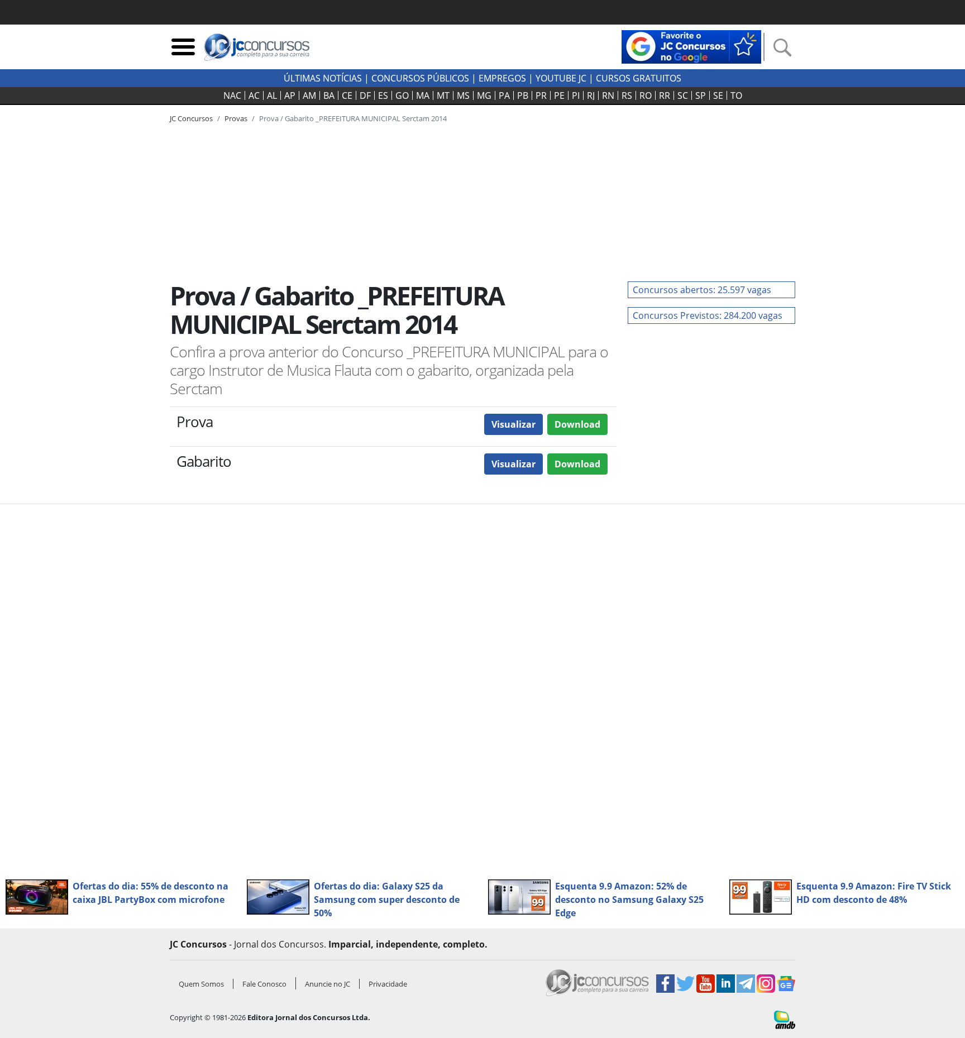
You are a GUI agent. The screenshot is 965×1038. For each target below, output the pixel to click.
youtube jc (561, 78)
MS (463, 95)
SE (718, 95)
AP (289, 95)
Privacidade (388, 984)
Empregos (502, 78)
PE (559, 95)
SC (682, 95)
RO (645, 95)
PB (522, 95)
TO (736, 95)
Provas (235, 118)
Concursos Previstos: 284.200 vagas (707, 315)
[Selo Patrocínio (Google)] (691, 46)
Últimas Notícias (323, 78)
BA (329, 95)
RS (627, 95)
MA (422, 95)
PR (541, 95)
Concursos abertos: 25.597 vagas (702, 290)
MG (484, 95)
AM (309, 95)
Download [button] (577, 424)
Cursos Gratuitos (638, 78)
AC (254, 95)
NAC (232, 95)
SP (700, 95)
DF (365, 95)
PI (576, 95)
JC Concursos (191, 118)
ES (383, 95)
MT (443, 95)
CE (347, 95)
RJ (591, 95)
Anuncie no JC (327, 984)
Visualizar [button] (513, 424)
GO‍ (402, 95)
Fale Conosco (264, 984)
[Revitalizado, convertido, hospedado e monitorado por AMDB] (784, 1019)
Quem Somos (201, 984)
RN (608, 95)
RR (664, 95)
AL (272, 95)
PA (504, 95)
